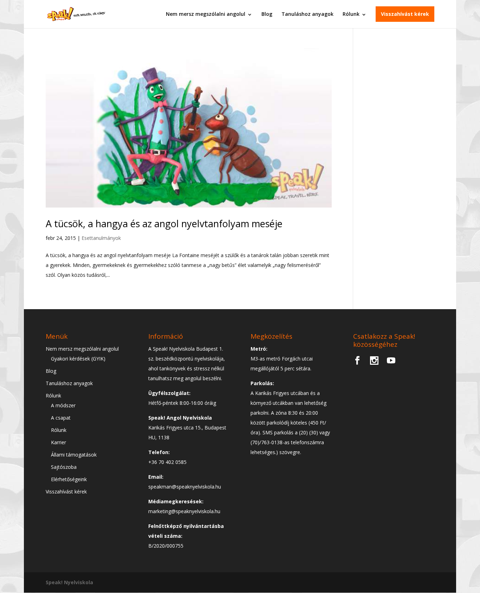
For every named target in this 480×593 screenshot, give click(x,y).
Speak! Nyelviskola (69, 582)
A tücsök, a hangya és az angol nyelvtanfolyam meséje (164, 223)
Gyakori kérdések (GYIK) (78, 358)
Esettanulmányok (101, 238)
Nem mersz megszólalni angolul (205, 14)
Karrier (58, 442)
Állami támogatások (74, 454)
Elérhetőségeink (69, 479)
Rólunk (351, 14)
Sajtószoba (64, 467)
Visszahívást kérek (405, 14)
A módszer (63, 405)
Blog (266, 14)
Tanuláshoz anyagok (307, 14)
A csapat (61, 417)
